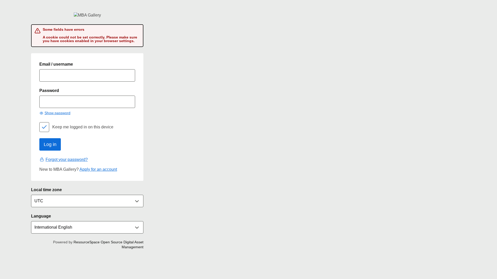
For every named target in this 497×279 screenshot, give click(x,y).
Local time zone (46, 190)
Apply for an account (98, 169)
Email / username (56, 64)
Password (49, 90)
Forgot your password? (67, 159)
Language (41, 216)
